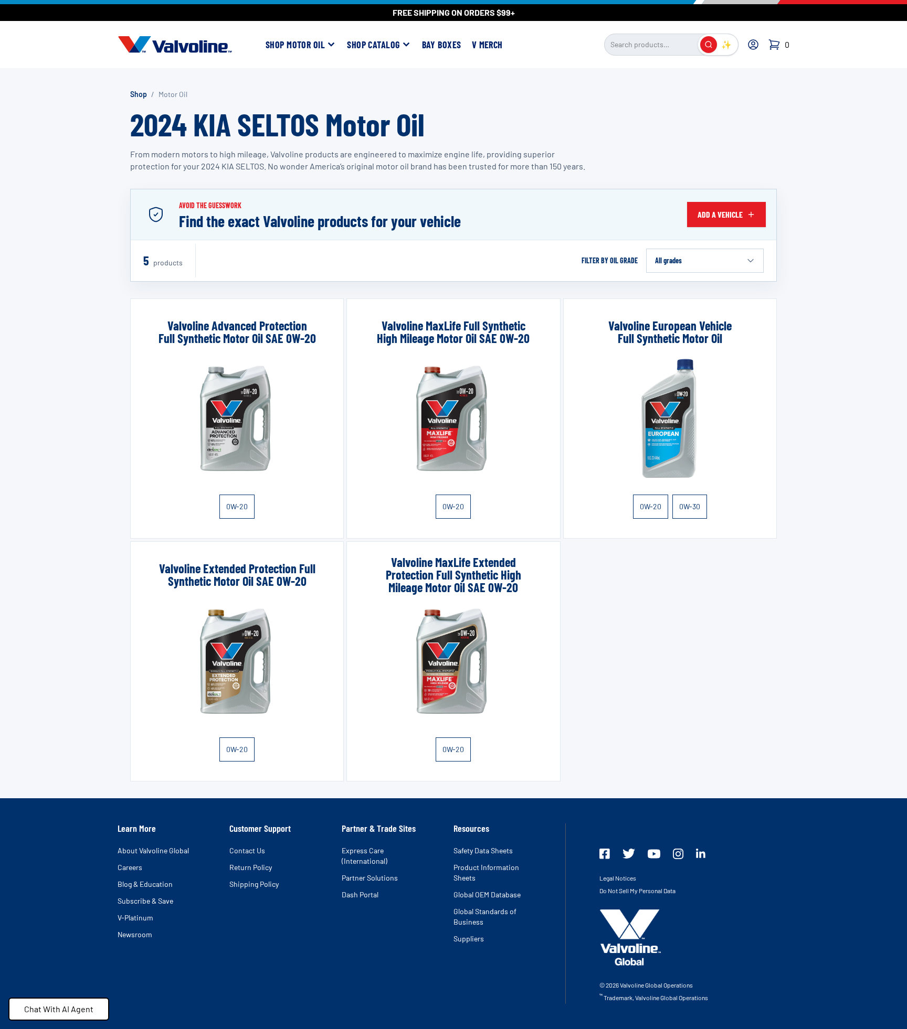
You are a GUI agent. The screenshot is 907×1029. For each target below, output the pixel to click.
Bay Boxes (441, 44)
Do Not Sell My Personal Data (637, 890)
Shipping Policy (254, 884)
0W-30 (689, 506)
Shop (138, 94)
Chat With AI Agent (58, 1009)
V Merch (487, 44)
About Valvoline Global (153, 850)
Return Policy (250, 867)
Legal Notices (617, 878)
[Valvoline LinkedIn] (700, 853)
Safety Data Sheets (483, 850)
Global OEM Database (487, 894)
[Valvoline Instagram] (678, 854)
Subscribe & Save (145, 900)
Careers (130, 867)
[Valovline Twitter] (629, 854)
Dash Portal (360, 894)
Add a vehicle (720, 214)
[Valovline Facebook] (604, 854)
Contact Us (247, 850)
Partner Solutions (370, 877)
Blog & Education (145, 884)
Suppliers (469, 938)
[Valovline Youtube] (654, 854)
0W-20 (237, 506)
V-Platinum (135, 917)
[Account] (753, 44)
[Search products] (708, 44)
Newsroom (135, 934)
